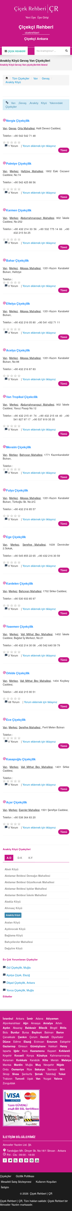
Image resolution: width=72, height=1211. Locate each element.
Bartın (60, 1032)
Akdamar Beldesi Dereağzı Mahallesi (27, 875)
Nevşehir (49, 1065)
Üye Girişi (43, 17)
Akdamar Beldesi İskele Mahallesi (26, 895)
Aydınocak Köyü (15, 929)
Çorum (33, 1037)
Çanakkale (9, 1037)
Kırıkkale (21, 1060)
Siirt (62, 1069)
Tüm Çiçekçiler (20, 78)
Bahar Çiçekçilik (17, 260)
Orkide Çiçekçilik (18, 673)
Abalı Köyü (11, 869)
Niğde (60, 1065)
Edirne (17, 1041)
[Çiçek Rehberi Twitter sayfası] (41, 32)
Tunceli (19, 1078)
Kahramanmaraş (60, 1055)
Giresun (23, 1046)
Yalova (58, 1078)
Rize (29, 1069)
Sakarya (40, 1069)
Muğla (29, 1065)
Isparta (7, 1051)
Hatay (63, 1046)
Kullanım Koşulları (46, 1181)
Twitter (10, 1160)
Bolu (5, 1032)
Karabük (35, 1060)
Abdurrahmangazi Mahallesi (37, 218)
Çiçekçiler (5, 1176)
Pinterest (31, 1160)
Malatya (66, 1060)
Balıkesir (30, 1028)
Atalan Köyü (12, 922)
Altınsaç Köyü (13, 908)
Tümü (63, 150)
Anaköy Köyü (13, 82)
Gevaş (45, 78)
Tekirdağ (51, 1074)
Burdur (15, 1032)
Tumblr (21, 1160)
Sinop (6, 1074)
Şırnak (39, 1074)
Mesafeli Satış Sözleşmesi (16, 1181)
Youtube (26, 1160)
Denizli (44, 1037)
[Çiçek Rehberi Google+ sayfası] (45, 32)
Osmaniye (17, 1069)
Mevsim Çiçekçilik (18, 447)
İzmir (30, 1018)
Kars (25, 1051)
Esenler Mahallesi (29, 810)
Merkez (14, 171)
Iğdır (16, 1051)
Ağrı (25, 1023)
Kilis (45, 1060)
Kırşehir (7, 1055)
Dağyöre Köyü (14, 948)
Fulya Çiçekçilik (17, 490)
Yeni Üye (30, 17)
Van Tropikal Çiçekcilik (22, 397)
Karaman (8, 1060)
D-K (20, 858)
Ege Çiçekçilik (16, 537)
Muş (38, 1065)
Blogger (15, 1160)
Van (35, 78)
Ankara (20, 1018)
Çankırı (22, 1037)
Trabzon (7, 1078)
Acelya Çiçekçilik (18, 350)
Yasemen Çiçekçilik (19, 626)
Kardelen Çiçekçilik (19, 583)
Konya (30, 1055)
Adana (39, 1018)
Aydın (6, 1028)
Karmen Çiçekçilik (18, 210)
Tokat (62, 1074)
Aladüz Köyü (13, 901)
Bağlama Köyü (14, 935)
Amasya (35, 1023)
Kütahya (42, 1055)
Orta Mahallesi (26, 128)
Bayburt (37, 1032)
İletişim (5, 1187)
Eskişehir (65, 1041)
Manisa (7, 1065)
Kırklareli (64, 1051)
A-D (9, 858)
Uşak (30, 1078)
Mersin (55, 1060)
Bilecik (43, 1028)
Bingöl (53, 1028)
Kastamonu (37, 1051)
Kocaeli (19, 1055)
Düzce (7, 1041)
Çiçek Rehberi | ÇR (41, 1193)
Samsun (52, 1069)
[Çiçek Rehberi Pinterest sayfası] (48, 32)
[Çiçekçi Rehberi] (7, 78)
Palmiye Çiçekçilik (18, 163)
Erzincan (39, 1041)
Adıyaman (52, 1018)
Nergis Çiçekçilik (18, 120)
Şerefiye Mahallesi (34, 544)
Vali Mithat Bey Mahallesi (36, 634)
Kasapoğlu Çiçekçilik (21, 759)
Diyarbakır (57, 1037)
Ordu (6, 1069)
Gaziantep (9, 1046)
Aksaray (17, 1028)
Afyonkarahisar (11, 1023)
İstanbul (8, 1018)
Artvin (59, 1023)
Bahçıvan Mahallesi (31, 455)
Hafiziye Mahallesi (32, 171)
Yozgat (47, 1078)
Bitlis (63, 1028)
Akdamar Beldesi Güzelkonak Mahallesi (29, 882)
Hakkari (52, 1046)
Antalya (48, 1023)
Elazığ (27, 1041)
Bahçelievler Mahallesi (19, 942)
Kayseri (51, 1051)
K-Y (30, 858)
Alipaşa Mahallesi (30, 268)
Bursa (25, 1032)
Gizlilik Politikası (25, 1176)
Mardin (18, 1065)
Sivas (15, 1074)
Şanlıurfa (27, 1074)
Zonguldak (9, 1083)
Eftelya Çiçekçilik (18, 303)
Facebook (5, 1160)
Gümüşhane (38, 1046)
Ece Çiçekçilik (16, 719)
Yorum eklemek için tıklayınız (39, 146)
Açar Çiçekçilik (16, 802)
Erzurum (52, 1041)
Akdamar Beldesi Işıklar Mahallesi (26, 888)
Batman (49, 1032)
